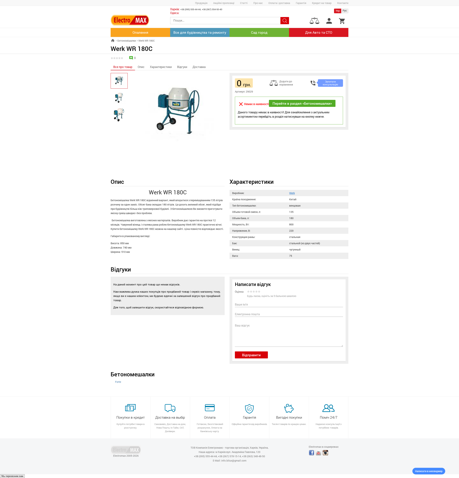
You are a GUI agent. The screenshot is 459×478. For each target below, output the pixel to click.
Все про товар (122, 67)
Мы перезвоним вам (12, 476)
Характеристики (161, 67)
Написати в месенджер (429, 471)
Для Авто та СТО (318, 32)
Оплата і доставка (279, 3)
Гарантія (301, 3)
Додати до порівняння (286, 83)
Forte (118, 382)
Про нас (258, 3)
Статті (244, 3)
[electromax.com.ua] (130, 20)
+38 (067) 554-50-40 (212, 9)
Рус (345, 10)
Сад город (259, 32)
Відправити (251, 355)
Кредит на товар (322, 3)
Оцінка (239, 291)
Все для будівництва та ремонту (199, 32)
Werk (292, 193)
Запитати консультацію (330, 83)
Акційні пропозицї (223, 3)
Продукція (201, 3)
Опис (141, 67)
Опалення (140, 32)
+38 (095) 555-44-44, (190, 9)
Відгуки (182, 67)
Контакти (342, 3)
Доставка (199, 67)
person (329, 21)
